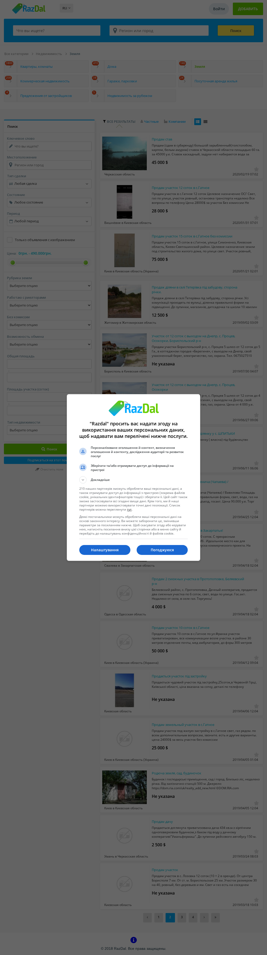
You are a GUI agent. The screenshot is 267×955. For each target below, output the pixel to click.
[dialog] (133, 477)
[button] (133, 479)
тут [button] (129, 509)
